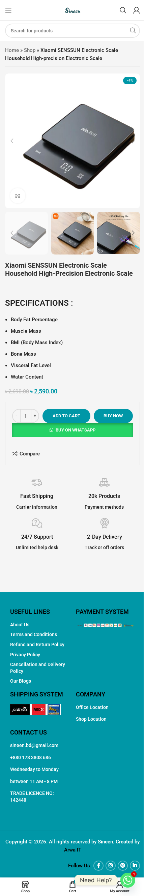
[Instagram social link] (111, 866)
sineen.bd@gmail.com (34, 745)
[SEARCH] (133, 31)
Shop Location (91, 719)
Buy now (113, 415)
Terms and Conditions (33, 634)
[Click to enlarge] (17, 195)
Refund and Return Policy (37, 644)
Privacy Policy (25, 654)
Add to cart (66, 415)
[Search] (123, 10)
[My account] (136, 10)
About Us (19, 624)
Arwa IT (72, 850)
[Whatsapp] (127, 880)
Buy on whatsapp (75, 429)
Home (12, 50)
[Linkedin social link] (135, 866)
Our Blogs (20, 681)
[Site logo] (72, 10)
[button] (12, 141)
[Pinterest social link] (123, 866)
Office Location (92, 707)
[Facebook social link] (98, 866)
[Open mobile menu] (8, 10)
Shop (29, 50)
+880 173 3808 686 (30, 757)
